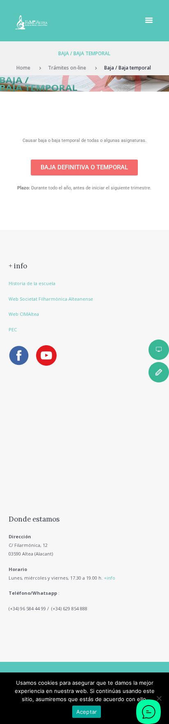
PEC (13, 329)
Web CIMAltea (24, 314)
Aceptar (86, 711)
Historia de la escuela (32, 283)
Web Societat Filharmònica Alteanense (51, 299)
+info (109, 578)
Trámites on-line (67, 67)
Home (23, 67)
